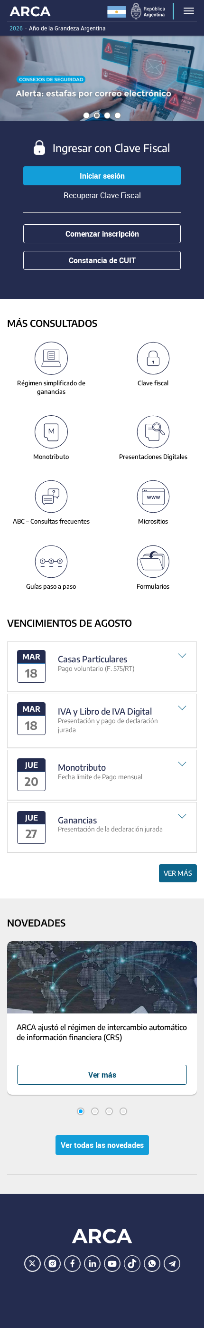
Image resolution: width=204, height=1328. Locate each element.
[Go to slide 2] (95, 1111)
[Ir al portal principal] (30, 10)
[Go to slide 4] (123, 1111)
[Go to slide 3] (109, 1111)
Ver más (178, 873)
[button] (102, 667)
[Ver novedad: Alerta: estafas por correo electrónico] (102, 78)
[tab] (102, 667)
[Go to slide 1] (80, 1111)
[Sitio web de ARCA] (102, 1236)
